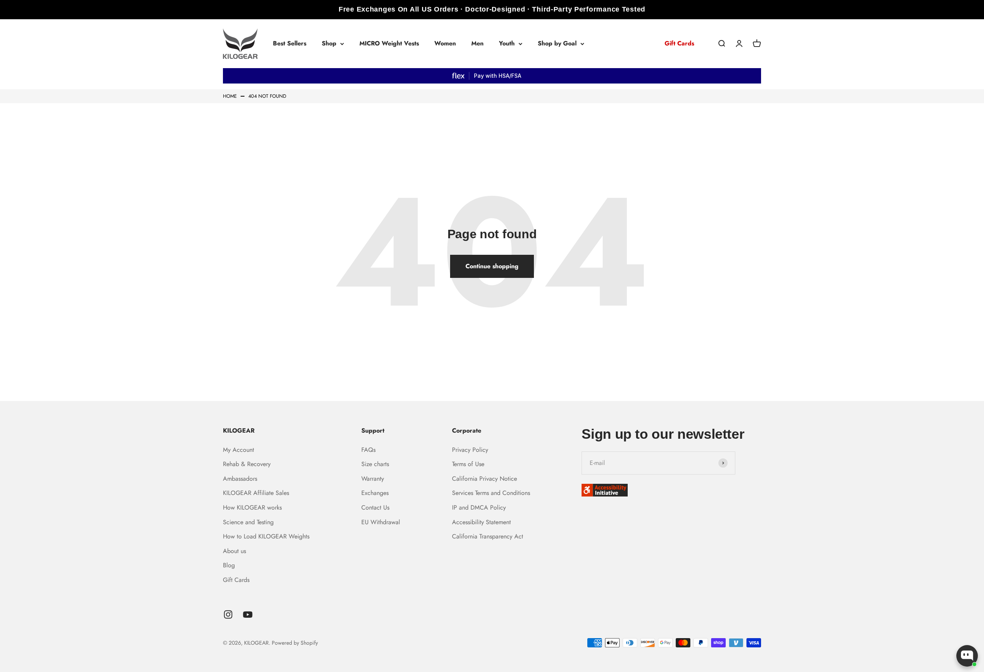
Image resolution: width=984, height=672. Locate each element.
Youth (507, 43)
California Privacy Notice (484, 478)
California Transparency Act (487, 536)
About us (234, 551)
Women (445, 43)
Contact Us (375, 507)
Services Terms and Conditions (491, 492)
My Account (238, 449)
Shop (329, 43)
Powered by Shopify (295, 643)
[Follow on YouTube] (248, 614)
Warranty (372, 478)
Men (477, 43)
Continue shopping (492, 266)
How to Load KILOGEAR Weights (266, 536)
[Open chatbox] (967, 656)
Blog (229, 565)
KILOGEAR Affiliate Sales (256, 492)
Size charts (375, 464)
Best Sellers (289, 43)
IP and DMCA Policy (479, 507)
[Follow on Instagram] (228, 614)
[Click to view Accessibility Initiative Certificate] (671, 490)
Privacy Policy (470, 449)
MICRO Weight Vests (389, 43)
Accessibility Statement (481, 522)
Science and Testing (248, 522)
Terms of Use (468, 464)
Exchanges (375, 492)
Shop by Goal (557, 43)
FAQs (368, 449)
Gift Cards (679, 43)
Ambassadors (240, 478)
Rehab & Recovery (247, 464)
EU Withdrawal (380, 522)
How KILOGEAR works (252, 507)
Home (230, 96)
